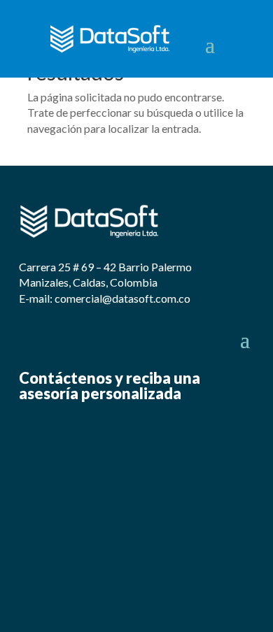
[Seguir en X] (249, 40)
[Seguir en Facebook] (221, 40)
